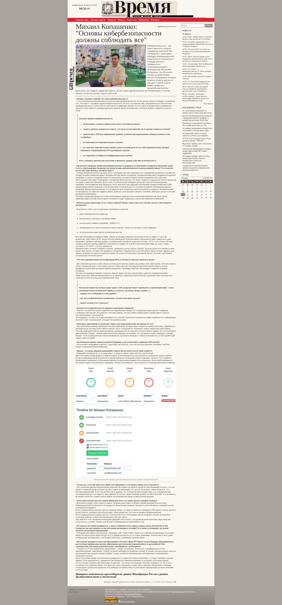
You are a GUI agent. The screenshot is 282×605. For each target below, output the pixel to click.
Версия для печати (168, 27)
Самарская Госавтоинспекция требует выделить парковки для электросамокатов (196, 168)
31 (202, 185)
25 (187, 198)
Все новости (208, 104)
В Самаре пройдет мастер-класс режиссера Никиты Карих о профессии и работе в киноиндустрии (196, 159)
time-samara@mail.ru (132, 594)
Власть (121, 20)
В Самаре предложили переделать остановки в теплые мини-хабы (197, 129)
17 (183, 194)
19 (192, 194)
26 (192, 198)
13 (197, 191)
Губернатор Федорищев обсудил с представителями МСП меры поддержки (197, 151)
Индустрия (132, 20)
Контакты (74, 592)
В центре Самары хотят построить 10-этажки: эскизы (197, 145)
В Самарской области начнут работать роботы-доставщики (195, 134)
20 (197, 194)
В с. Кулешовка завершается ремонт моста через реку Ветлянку (197, 112)
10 (183, 191)
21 (202, 194)
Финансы (155, 20)
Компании (144, 20)
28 (187, 185)
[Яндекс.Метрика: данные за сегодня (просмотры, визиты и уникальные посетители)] (126, 601)
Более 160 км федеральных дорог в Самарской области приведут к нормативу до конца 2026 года (197, 118)
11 (187, 191)
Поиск (208, 25)
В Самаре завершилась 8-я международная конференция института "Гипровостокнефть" (198, 44)
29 (192, 185)
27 (183, 185)
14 (202, 191)
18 (187, 194)
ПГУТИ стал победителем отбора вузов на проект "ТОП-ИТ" (197, 140)
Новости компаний (78, 589)
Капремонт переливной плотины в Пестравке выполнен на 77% (197, 124)
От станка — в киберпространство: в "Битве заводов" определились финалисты (197, 71)
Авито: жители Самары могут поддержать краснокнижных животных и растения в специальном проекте (198, 59)
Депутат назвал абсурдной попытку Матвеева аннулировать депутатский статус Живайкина (195, 89)
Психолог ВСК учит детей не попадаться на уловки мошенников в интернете (196, 51)
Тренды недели (97, 20)
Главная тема (81, 20)
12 (192, 191)
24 (183, 198)
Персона (112, 20)
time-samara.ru (178, 592)
